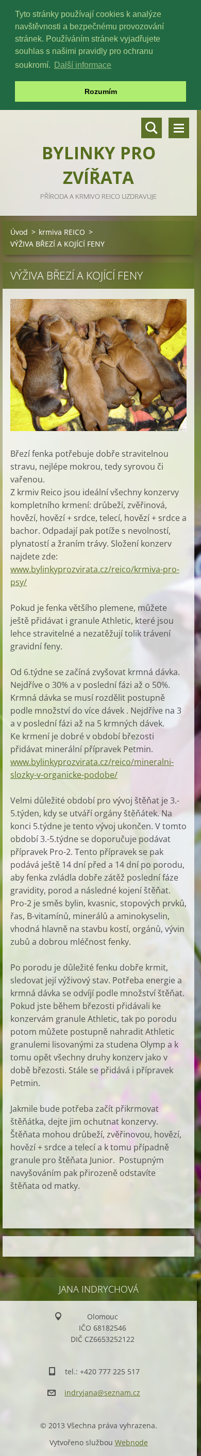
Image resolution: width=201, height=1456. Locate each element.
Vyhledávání (151, 128)
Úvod (19, 232)
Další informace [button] (82, 65)
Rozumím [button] (101, 91)
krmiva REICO (62, 232)
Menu (179, 128)
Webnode (131, 1442)
